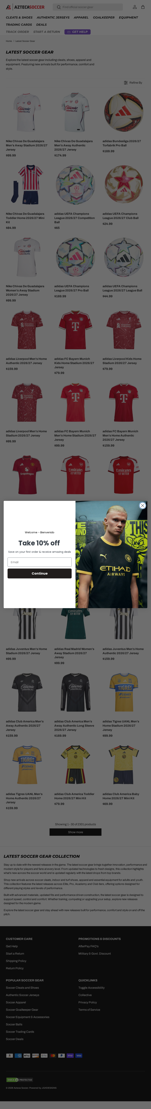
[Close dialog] (142, 505)
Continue (40, 573)
